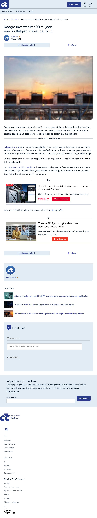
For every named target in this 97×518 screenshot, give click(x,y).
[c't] (4, 4)
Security (7, 465)
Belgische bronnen (13, 147)
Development (9, 473)
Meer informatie (61, 199)
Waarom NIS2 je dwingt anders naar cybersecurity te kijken (58, 225)
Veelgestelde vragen (12, 487)
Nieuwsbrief (8, 451)
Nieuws (14, 19)
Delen (74, 45)
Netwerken (8, 469)
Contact (7, 483)
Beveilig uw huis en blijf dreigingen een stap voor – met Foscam (63, 187)
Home (6, 19)
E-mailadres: (11, 397)
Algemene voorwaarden (13, 491)
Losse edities (9, 448)
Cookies (7, 498)
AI (4, 462)
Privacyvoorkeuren (11, 502)
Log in (7, 40)
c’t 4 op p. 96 (56, 210)
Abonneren (74, 4)
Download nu (60, 239)
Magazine (7, 440)
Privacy (7, 494)
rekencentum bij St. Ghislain (21, 167)
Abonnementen (10, 444)
